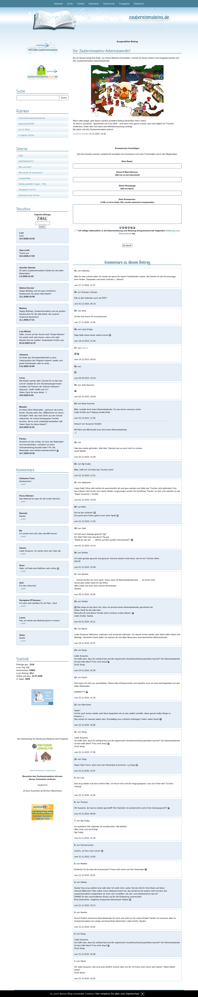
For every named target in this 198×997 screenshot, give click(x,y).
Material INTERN (26, 124)
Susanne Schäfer (81, 134)
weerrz (85, 348)
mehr (23, 484)
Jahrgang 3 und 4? (27, 189)
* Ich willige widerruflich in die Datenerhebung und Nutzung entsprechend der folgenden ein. (128, 232)
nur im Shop (24, 129)
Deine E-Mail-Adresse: (127, 173)
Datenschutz (109, 3)
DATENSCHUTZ (26, 161)
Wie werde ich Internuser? (31, 172)
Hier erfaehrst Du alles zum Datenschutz (117, 993)
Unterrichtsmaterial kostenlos (32, 118)
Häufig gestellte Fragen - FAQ (32, 184)
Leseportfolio (24, 178)
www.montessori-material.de (43, 770)
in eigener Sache (26, 135)
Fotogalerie (124, 3)
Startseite (58, 3)
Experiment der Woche (29, 195)
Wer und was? (25, 167)
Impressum (94, 3)
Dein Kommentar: (127, 200)
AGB (21, 155)
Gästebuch (139, 3)
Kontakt (80, 3)
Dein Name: (127, 161)
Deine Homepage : (127, 187)
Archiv (70, 3)
